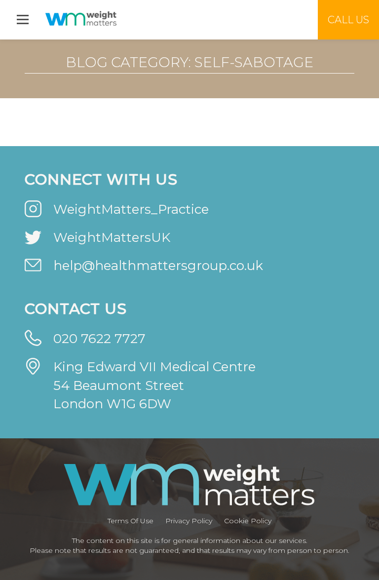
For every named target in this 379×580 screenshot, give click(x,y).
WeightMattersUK (111, 237)
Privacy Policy (188, 520)
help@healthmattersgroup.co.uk (158, 265)
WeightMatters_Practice (131, 209)
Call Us (348, 20)
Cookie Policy (247, 520)
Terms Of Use (130, 520)
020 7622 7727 (99, 339)
